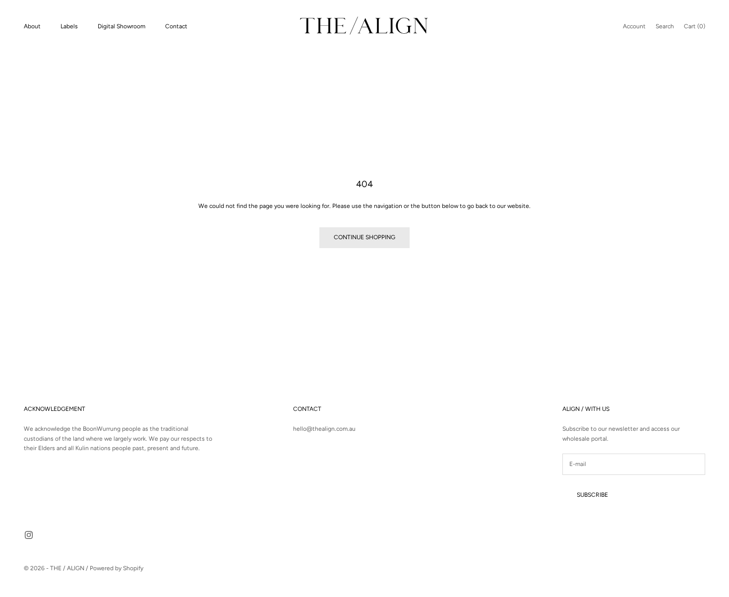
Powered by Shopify (116, 568)
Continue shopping (364, 237)
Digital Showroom (121, 26)
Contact (176, 26)
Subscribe (592, 494)
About (32, 26)
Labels (69, 26)
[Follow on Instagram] (29, 535)
